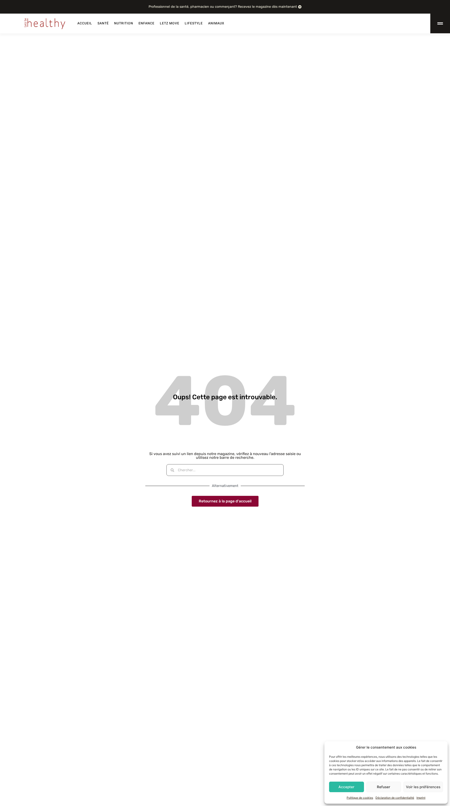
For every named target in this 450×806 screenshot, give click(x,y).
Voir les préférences (423, 787)
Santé (103, 23)
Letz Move (169, 23)
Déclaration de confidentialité (394, 797)
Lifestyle (194, 23)
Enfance (146, 23)
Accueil (84, 23)
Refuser (383, 787)
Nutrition (123, 23)
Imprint (420, 797)
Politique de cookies (360, 797)
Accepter (346, 787)
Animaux (216, 23)
